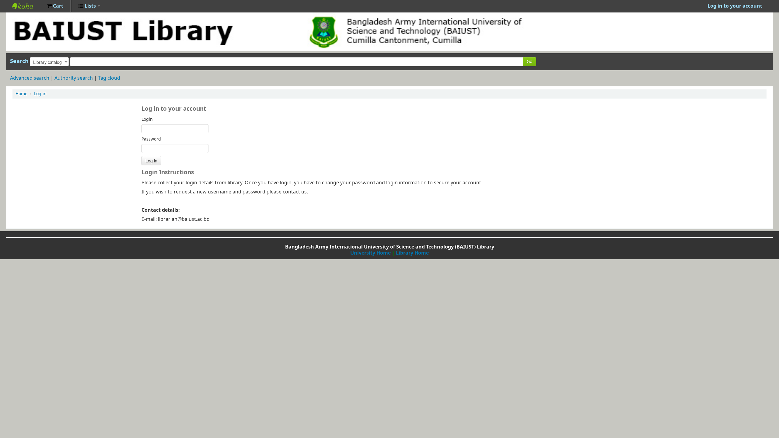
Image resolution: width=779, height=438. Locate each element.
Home (21, 94)
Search (19, 61)
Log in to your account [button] (734, 6)
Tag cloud (109, 78)
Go (529, 61)
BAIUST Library (27, 6)
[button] (55, 6)
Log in (40, 94)
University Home (370, 253)
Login (147, 119)
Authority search (73, 78)
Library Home (412, 253)
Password (151, 139)
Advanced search (29, 78)
